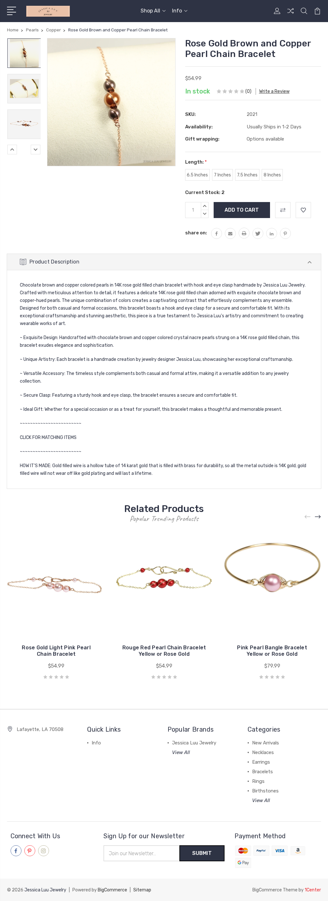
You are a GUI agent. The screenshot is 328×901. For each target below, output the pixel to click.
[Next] (35, 149)
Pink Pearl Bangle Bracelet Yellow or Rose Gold (272, 651)
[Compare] (290, 14)
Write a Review (274, 91)
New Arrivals (265, 743)
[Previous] (12, 149)
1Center (313, 890)
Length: (196, 162)
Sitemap (142, 890)
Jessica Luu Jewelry (194, 743)
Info (177, 11)
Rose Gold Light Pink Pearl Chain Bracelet (56, 651)
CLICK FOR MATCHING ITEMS (48, 437)
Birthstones (265, 791)
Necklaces (263, 752)
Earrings (261, 762)
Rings (258, 781)
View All (181, 752)
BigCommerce (112, 890)
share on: (196, 233)
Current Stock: (205, 192)
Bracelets (262, 772)
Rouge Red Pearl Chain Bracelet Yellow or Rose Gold (164, 651)
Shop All (150, 11)
